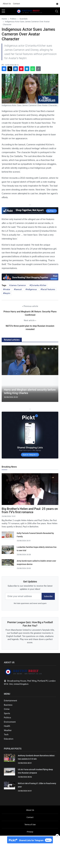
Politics (7, 717)
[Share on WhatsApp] (32, 68)
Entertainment (10, 700)
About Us (7, 4)
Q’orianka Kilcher (38, 285)
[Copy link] (38, 68)
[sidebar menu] (3, 11)
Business (8, 705)
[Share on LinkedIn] (15, 68)
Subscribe (48, 596)
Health (7, 726)
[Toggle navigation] (56, 11)
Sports (7, 713)
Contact (16, 4)
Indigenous (32, 289)
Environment (10, 722)
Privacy (30, 832)
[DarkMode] (57, 3)
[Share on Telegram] (27, 68)
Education (8, 739)
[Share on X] (9, 68)
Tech (6, 734)
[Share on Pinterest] (21, 68)
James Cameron (18, 285)
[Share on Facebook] (4, 68)
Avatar (7, 289)
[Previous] (6, 375)
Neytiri (7, 293)
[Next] (54, 375)
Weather (8, 730)
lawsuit (18, 289)
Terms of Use (30, 824)
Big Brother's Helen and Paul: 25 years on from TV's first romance (30, 510)
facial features (48, 289)
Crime (6, 709)
